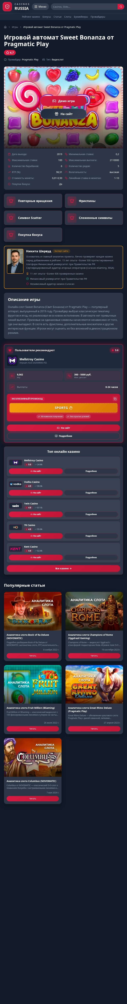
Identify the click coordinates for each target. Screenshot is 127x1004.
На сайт (67, 114)
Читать (32, 655)
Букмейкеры (81, 16)
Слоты (67, 16)
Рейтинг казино (31, 16)
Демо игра (66, 101)
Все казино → (63, 568)
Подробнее (91, 471)
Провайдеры (98, 16)
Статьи (58, 16)
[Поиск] (121, 6)
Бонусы (46, 16)
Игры (15, 27)
